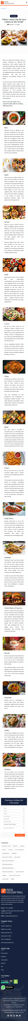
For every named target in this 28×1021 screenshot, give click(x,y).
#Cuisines (13, 16)
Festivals (10, 849)
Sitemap (3, 963)
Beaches (15, 846)
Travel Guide (5, 879)
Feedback (3, 956)
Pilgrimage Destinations (8, 868)
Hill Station (14, 853)
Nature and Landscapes (8, 860)
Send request (19, 835)
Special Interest (20, 871)
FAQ (2, 966)
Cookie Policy (18, 1007)
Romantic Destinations (7, 871)
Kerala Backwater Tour (6, 932)
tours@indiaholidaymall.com (11, 916)
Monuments (17, 857)
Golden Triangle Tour (6, 926)
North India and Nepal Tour (7, 942)
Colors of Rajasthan (6, 939)
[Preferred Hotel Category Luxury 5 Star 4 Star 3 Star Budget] (14, 824)
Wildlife (12, 879)
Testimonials (4, 960)
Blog (5, 8)
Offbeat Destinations (7, 864)
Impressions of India (7, 857)
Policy (2, 970)
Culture (4, 849)
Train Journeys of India (14, 875)
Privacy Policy (4, 953)
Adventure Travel (6, 846)
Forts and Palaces (19, 849)
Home (2, 8)
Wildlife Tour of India (6, 929)
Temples (4, 875)
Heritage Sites (5, 853)
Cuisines (22, 846)
